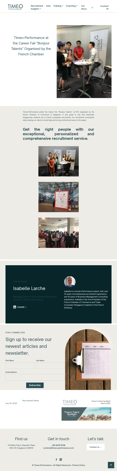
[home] (15, 7)
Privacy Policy (78, 465)
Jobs (48, 6)
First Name (9, 360)
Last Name (40, 360)
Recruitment (37, 6)
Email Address (11, 372)
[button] (58, 5)
